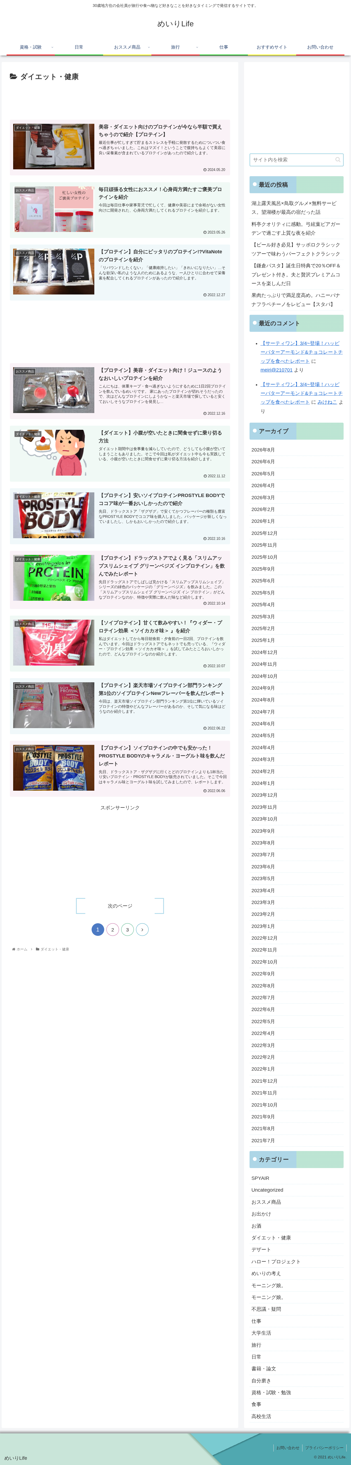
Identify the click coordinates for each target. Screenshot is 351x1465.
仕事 (256, 1321)
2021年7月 (263, 1140)
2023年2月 (263, 914)
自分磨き (261, 1380)
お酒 (256, 1226)
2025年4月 (263, 604)
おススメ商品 (266, 1202)
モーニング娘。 (268, 1285)
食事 (256, 1404)
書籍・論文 (263, 1368)
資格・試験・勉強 (271, 1392)
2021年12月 (264, 1081)
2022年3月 (263, 1045)
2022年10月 (264, 962)
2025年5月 (263, 593)
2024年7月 (263, 712)
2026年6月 (263, 461)
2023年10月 (264, 819)
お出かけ (261, 1214)
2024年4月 (263, 747)
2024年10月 (264, 676)
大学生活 (261, 1333)
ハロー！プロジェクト (276, 1261)
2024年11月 (264, 664)
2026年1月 (263, 521)
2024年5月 (263, 735)
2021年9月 (263, 1116)
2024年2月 (263, 771)
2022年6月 (263, 1009)
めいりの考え (266, 1273)
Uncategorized (267, 1190)
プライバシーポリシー (324, 1448)
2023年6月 (263, 866)
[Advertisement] (120, 98)
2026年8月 (263, 450)
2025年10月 (264, 557)
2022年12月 (264, 938)
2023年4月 (263, 890)
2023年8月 (263, 843)
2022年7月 (263, 997)
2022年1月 (263, 1069)
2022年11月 (264, 950)
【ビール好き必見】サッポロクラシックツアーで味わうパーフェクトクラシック (295, 249)
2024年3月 (263, 759)
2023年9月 (263, 831)
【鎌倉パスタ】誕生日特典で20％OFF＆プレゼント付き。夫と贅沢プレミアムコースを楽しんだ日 (296, 274)
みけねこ (327, 402)
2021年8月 (263, 1128)
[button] (338, 159)
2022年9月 (263, 973)
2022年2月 (263, 1057)
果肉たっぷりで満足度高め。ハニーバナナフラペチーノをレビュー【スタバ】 (295, 300)
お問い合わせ (287, 1448)
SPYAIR (260, 1178)
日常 (256, 1357)
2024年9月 (263, 688)
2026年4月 (263, 485)
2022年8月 (263, 986)
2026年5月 (263, 473)
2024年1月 (263, 783)
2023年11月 (264, 807)
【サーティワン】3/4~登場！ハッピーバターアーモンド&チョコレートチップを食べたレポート (302, 352)
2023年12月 (264, 795)
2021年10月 (264, 1105)
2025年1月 (263, 640)
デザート (261, 1249)
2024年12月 (264, 652)
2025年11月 (264, 545)
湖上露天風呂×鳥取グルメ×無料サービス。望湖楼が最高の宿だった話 (293, 208)
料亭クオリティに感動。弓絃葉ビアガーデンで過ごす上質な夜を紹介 (295, 228)
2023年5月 (263, 878)
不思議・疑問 (266, 1309)
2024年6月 (263, 723)
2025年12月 (264, 533)
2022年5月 (263, 1021)
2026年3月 (263, 497)
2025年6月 (263, 580)
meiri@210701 (277, 370)
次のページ (120, 906)
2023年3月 (263, 902)
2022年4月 (263, 1033)
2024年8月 (263, 700)
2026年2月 (263, 509)
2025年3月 (263, 616)
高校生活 (261, 1416)
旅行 (256, 1345)
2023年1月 (263, 926)
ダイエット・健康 (271, 1238)
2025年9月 (263, 569)
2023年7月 (263, 854)
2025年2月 (263, 628)
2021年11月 (264, 1093)
